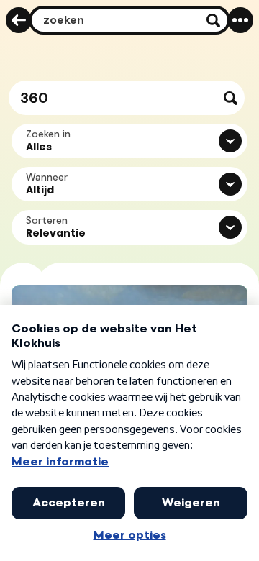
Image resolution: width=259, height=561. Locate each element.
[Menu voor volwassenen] (240, 20)
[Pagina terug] (19, 20)
